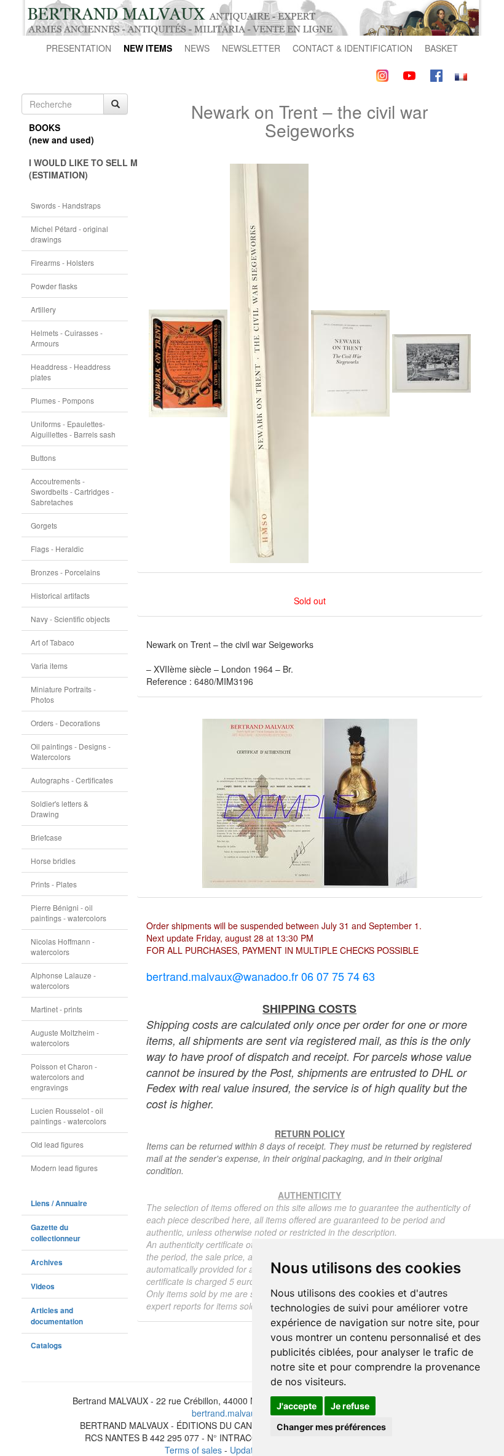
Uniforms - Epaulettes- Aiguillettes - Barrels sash (73, 428)
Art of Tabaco (52, 642)
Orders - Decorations (65, 723)
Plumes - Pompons (62, 400)
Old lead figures (57, 1144)
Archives (47, 1262)
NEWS (197, 48)
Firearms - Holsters (62, 262)
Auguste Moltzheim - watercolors (65, 1037)
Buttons (43, 457)
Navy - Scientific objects (70, 619)
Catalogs (46, 1345)
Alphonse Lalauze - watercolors (63, 980)
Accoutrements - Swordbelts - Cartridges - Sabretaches (72, 491)
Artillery (43, 309)
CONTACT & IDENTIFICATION (352, 48)
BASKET (441, 48)
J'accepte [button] (297, 1406)
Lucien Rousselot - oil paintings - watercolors (68, 1115)
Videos (43, 1286)
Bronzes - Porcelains (65, 572)
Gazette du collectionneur (56, 1233)
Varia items (49, 665)
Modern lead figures (64, 1167)
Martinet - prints (56, 1009)
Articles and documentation (57, 1316)
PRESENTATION (78, 48)
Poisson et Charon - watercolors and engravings (64, 1076)
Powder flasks (54, 286)
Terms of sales (193, 1450)
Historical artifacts (60, 595)
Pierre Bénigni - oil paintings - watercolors (68, 912)
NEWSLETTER (251, 48)
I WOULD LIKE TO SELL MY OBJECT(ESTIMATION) (78, 168)
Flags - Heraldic (57, 548)
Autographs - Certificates (72, 780)
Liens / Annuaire (59, 1203)
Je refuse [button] (350, 1406)
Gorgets (44, 525)
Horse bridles (53, 860)
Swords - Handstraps (66, 205)
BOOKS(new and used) (61, 133)
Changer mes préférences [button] (331, 1427)
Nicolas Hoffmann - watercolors (63, 946)
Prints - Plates (54, 884)
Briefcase (46, 837)
